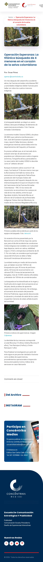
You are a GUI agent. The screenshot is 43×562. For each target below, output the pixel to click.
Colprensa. (8, 335)
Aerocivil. (27, 233)
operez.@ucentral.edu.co (13, 77)
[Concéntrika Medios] (20, 5)
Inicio (10, 17)
